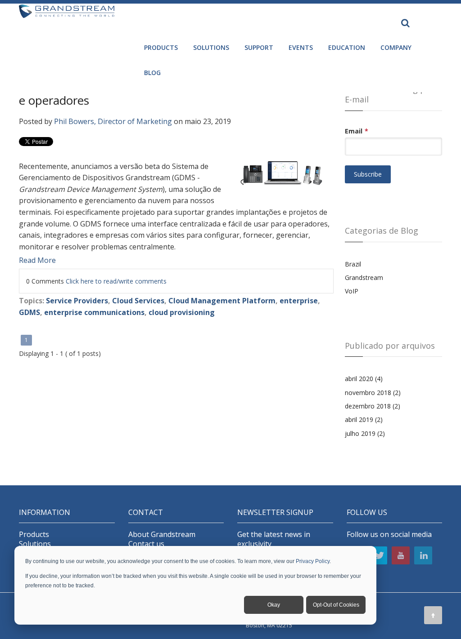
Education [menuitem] (346, 47)
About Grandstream (161, 534)
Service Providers (77, 301)
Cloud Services (138, 301)
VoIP (351, 291)
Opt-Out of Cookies (336, 605)
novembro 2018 (373, 392)
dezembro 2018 (372, 406)
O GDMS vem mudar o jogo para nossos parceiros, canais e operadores (172, 92)
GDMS (29, 312)
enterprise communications (94, 312)
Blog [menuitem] (152, 72)
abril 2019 (364, 419)
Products (34, 534)
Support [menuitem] (258, 47)
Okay (273, 605)
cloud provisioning (182, 312)
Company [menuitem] (395, 47)
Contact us (146, 544)
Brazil (353, 264)
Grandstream (364, 277)
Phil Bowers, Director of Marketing (113, 121)
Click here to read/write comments (116, 281)
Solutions (35, 544)
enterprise (299, 301)
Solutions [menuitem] (211, 47)
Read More (37, 260)
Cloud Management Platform (222, 301)
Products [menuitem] (161, 47)
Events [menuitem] (301, 47)
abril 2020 (364, 378)
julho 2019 (365, 433)
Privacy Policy (313, 561)
